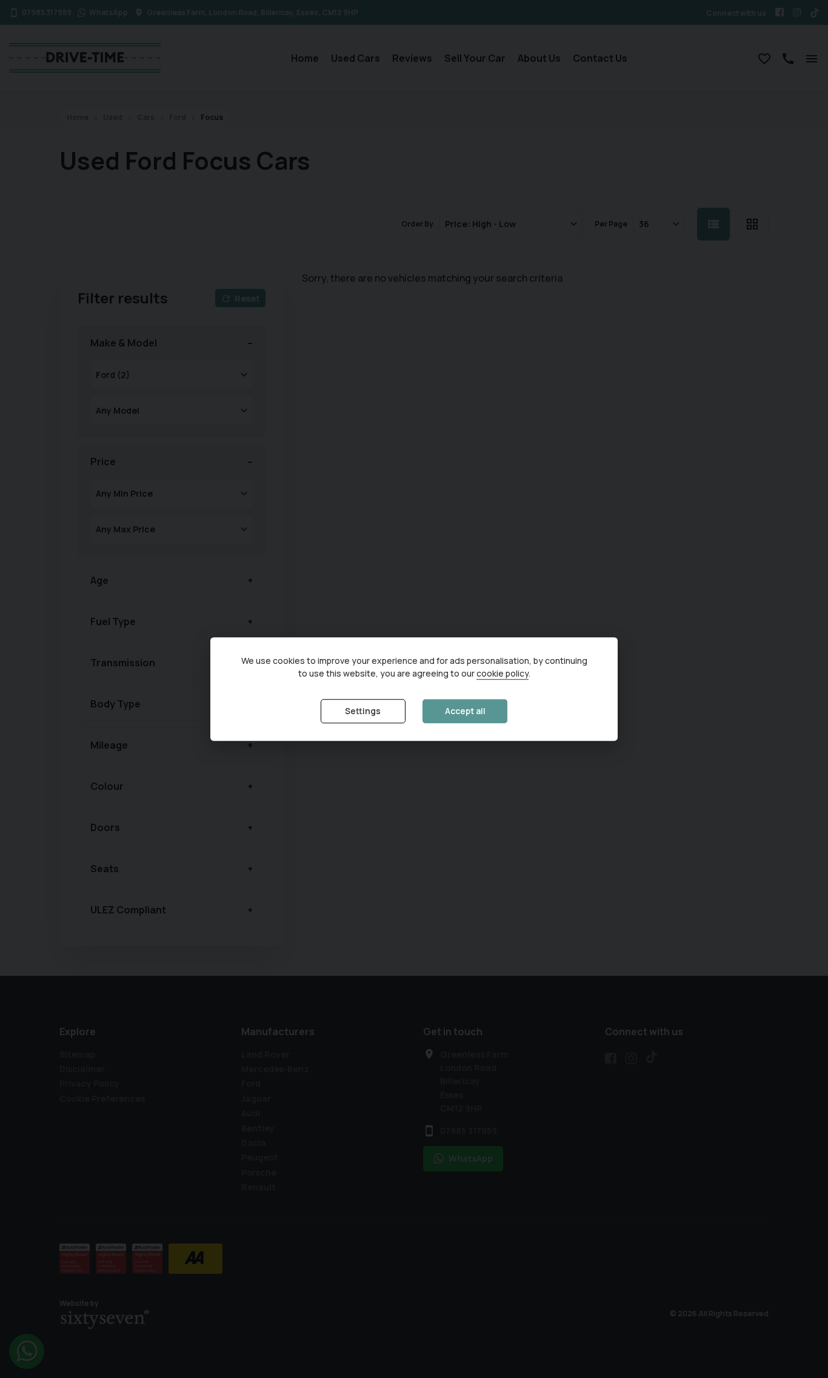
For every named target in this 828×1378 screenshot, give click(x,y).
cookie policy (502, 674)
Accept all (465, 711)
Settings (363, 711)
